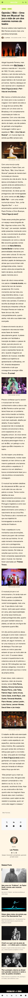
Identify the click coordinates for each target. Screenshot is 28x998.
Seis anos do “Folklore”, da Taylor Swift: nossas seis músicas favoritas (14, 887)
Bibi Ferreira (18, 65)
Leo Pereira (14, 850)
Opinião (4, 8)
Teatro (9, 8)
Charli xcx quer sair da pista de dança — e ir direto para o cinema (14, 944)
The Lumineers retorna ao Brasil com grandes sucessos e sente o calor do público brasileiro (14, 972)
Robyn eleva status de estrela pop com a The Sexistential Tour (14, 915)
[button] (2, 2)
